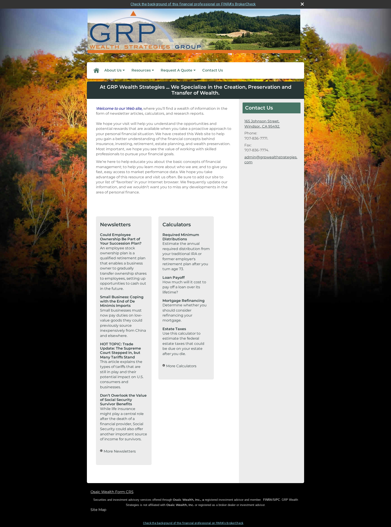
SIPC (276, 499)
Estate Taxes (174, 329)
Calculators (176, 225)
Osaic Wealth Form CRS (112, 492)
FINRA (267, 499)
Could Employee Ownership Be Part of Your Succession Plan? (120, 239)
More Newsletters (120, 451)
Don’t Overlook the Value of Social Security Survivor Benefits (123, 399)
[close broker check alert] (302, 4)
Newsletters (115, 225)
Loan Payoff (173, 277)
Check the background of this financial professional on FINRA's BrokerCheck (193, 4)
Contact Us (212, 70)
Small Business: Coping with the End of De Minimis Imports (121, 301)
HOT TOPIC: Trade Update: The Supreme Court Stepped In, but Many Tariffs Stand (120, 350)
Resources (141, 70)
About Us (113, 70)
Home (96, 70)
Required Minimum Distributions (180, 237)
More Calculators (181, 366)
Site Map (98, 510)
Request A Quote (176, 70)
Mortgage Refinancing (183, 300)
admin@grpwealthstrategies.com (270, 159)
